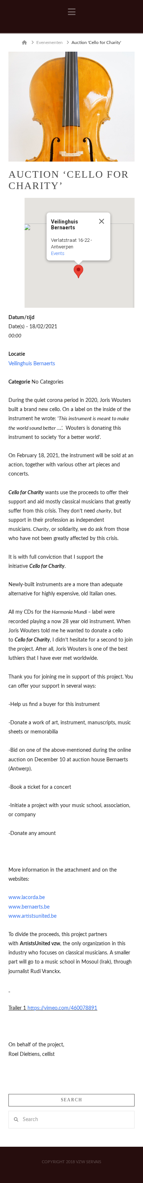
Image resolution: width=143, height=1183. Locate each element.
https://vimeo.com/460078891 (62, 1008)
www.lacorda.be (26, 897)
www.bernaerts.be (29, 907)
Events (58, 253)
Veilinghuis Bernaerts (31, 363)
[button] (72, 12)
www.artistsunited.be (32, 916)
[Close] (101, 221)
